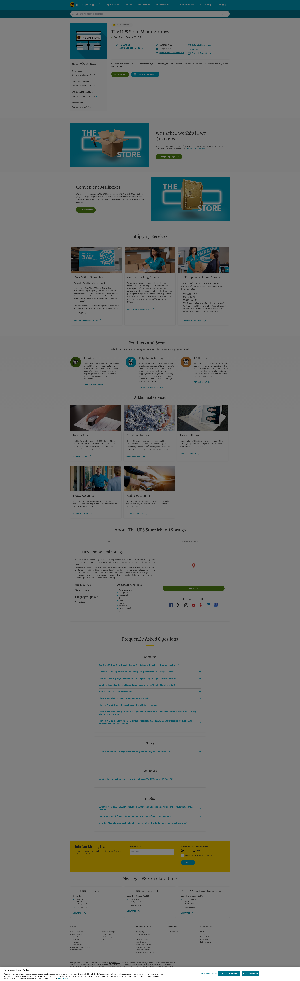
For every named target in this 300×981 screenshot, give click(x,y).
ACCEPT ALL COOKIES (250, 973)
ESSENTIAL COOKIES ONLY (229, 973)
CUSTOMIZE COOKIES (209, 973)
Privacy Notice (63, 978)
